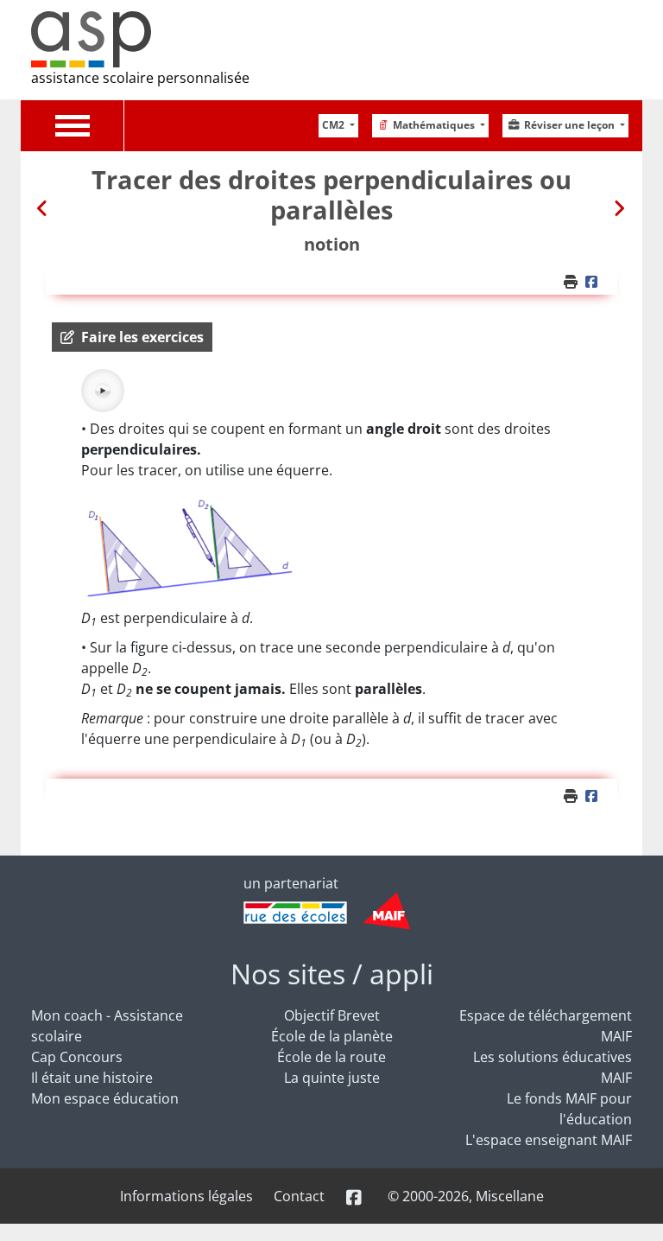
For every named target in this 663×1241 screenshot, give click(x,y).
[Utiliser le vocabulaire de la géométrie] (619, 208)
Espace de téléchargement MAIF (545, 1026)
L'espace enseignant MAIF (548, 1139)
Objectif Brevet (332, 1015)
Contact (299, 1196)
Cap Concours (77, 1056)
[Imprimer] (572, 281)
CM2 (334, 125)
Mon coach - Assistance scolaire (107, 1026)
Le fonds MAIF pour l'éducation (569, 1109)
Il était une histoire (92, 1077)
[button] (132, 337)
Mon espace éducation (105, 1098)
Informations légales (186, 1196)
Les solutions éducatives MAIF (552, 1067)
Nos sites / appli (331, 973)
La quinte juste (332, 1077)
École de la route (331, 1056)
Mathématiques (435, 125)
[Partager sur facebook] (594, 281)
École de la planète (332, 1036)
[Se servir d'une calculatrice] (44, 208)
